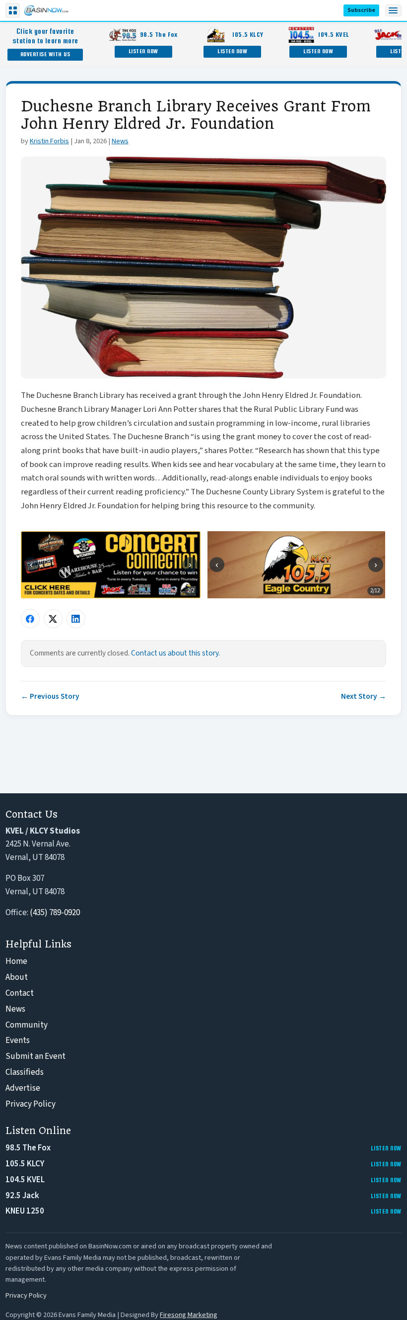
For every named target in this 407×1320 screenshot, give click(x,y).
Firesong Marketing (188, 1315)
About (16, 977)
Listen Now (143, 51)
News (120, 141)
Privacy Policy (30, 1104)
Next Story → (363, 696)
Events (17, 1040)
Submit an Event (35, 1056)
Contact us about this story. (175, 653)
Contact (19, 993)
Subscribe (361, 10)
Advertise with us (45, 54)
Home (16, 961)
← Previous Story (50, 696)
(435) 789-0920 (55, 913)
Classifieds (24, 1072)
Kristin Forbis (49, 141)
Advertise (22, 1088)
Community (26, 1025)
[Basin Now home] (46, 10)
